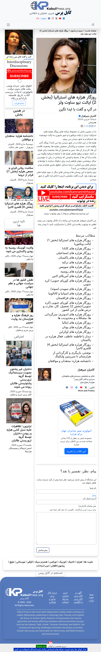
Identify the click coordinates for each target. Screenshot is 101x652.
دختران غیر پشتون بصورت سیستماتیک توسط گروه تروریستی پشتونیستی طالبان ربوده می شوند (20, 378)
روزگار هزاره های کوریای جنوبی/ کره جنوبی (68, 282)
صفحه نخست (90, 31)
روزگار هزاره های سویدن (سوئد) (71, 289)
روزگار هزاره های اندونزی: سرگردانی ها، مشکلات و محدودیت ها (68, 316)
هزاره (79, 562)
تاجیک (71, 562)
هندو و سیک (41, 562)
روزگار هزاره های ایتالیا (76, 322)
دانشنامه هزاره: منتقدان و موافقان (69, 361)
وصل (94, 495)
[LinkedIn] (90, 126)
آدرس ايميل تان (89, 498)
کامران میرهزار (88, 116)
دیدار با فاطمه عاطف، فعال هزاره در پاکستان (68, 338)
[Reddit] (84, 126)
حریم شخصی (65, 594)
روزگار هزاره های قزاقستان (73, 298)
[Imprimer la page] (87, 126)
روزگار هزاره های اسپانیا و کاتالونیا (69, 293)
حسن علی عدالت (16, 147)
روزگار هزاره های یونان (76, 327)
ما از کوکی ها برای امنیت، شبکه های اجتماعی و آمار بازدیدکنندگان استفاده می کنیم (50, 649)
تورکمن (53, 562)
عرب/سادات (42, 566)
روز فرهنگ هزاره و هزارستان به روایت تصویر (22, 319)
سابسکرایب (19, 103)
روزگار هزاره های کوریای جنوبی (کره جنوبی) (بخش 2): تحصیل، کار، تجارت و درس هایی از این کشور (67, 306)
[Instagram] (72, 387)
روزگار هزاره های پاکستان (74, 257)
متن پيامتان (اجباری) (87, 505)
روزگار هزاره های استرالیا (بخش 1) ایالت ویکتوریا (69, 242)
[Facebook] (92, 126)
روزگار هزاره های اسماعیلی (73, 253)
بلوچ (12, 562)
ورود (91, 594)
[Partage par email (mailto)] (95, 126)
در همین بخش (19, 112)
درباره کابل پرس (52, 594)
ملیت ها (88, 562)
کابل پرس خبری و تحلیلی (21, 394)
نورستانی (20, 562)
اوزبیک (62, 562)
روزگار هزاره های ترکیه (76, 262)
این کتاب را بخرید (76, 451)
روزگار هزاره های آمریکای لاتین (71, 276)
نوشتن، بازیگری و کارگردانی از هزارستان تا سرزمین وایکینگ (72, 354)
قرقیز (30, 562)
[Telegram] (76, 387)
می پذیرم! (41, 646)
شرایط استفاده (65, 600)
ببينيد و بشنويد (76, 31)
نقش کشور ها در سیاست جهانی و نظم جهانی (20, 283)
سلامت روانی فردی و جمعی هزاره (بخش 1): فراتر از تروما (19, 171)
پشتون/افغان (58, 566)
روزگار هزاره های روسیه (75, 271)
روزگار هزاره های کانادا (76, 248)
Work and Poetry (86, 391)
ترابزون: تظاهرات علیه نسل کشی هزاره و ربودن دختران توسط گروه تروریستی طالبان (19, 433)
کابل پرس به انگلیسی (78, 600)
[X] (82, 126)
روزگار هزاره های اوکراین (75, 332)
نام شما (93, 487)
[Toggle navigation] (8, 24)
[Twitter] (86, 387)
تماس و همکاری (52, 600)
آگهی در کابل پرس (78, 594)
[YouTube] (81, 387)
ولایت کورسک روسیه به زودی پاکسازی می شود (19, 250)
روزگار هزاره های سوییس (75, 267)
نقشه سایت (91, 599)
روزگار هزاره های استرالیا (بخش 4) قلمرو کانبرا (69, 346)
